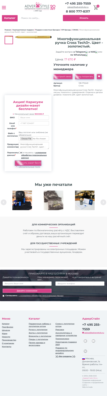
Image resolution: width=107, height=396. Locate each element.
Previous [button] (4, 202)
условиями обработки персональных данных (34, 155)
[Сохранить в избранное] (99, 76)
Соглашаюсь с (34, 155)
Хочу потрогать (84, 76)
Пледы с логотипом (38, 339)
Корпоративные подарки (23, 30)
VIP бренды (66, 30)
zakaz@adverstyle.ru (78, 7)
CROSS (75, 30)
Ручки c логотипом (38, 329)
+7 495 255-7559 (78, 3)
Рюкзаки (59, 329)
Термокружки (62, 339)
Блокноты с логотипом (40, 336)
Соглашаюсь (34, 295)
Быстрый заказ (63, 76)
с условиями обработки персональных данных (41, 295)
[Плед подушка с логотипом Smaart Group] (53, 200)
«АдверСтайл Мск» (90, 378)
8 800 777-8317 (78, 11)
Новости (6, 337)
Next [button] (103, 202)
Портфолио (7, 327)
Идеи (4, 333)
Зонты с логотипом (38, 333)
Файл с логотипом (12, 134)
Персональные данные (12, 153)
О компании (8, 343)
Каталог (9, 18)
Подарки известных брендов (47, 30)
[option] (22, 202)
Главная (8, 30)
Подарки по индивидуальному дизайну (64, 350)
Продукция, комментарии (12, 145)
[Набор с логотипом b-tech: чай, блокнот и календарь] (84, 200)
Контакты (6, 346)
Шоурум (6, 330)
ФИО (12, 117)
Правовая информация (91, 380)
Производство (9, 340)
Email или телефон (11, 126)
